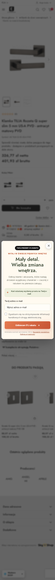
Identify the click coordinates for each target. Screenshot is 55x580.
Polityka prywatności (27, 334)
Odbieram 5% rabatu (27, 325)
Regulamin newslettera (41, 332)
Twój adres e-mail (14, 301)
